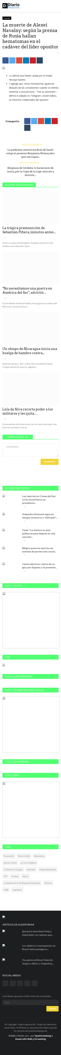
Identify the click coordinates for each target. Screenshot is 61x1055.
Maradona (39, 856)
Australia (31, 869)
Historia (48, 883)
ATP (5, 876)
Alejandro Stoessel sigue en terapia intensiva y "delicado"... (39, 516)
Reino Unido (24, 856)
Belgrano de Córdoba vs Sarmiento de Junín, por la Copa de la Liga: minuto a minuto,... (30, 172)
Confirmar (49, 461)
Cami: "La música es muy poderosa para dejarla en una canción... (38, 533)
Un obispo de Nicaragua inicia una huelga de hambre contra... (29, 351)
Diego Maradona (47, 869)
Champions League (13, 869)
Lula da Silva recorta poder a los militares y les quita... (27, 411)
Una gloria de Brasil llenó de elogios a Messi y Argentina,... (38, 962)
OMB (6, 889)
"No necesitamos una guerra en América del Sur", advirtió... (27, 290)
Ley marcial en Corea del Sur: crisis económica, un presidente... (39, 499)
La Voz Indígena (28, 862)
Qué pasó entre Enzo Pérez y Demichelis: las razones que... (37, 933)
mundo (7, 18)
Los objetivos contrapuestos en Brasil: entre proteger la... (38, 948)
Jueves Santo (10, 862)
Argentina (17, 889)
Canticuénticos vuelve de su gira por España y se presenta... (39, 566)
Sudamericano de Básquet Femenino (22, 883)
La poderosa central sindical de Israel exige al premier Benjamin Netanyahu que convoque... (30, 153)
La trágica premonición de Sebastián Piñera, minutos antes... (29, 230)
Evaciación (9, 856)
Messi (25, 876)
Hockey (15, 876)
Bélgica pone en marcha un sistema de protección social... (39, 550)
